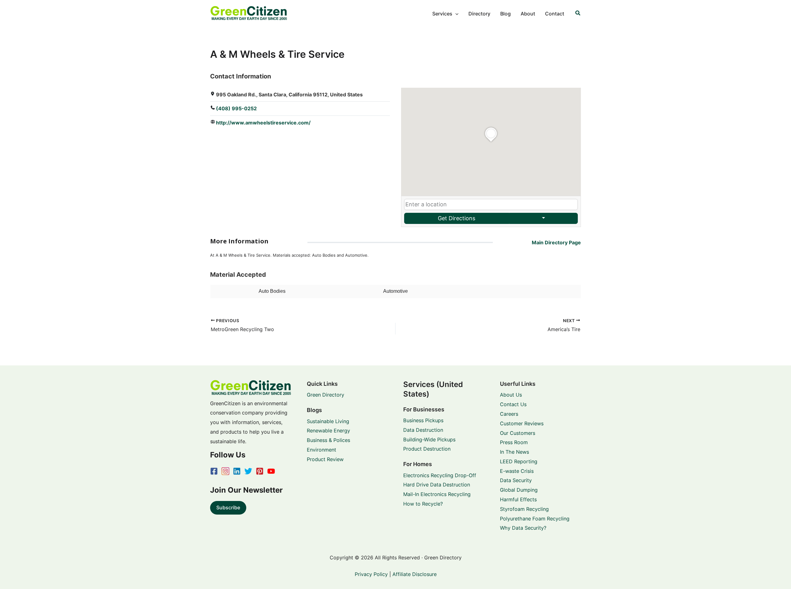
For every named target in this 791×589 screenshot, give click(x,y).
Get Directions (456, 218)
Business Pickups (423, 420)
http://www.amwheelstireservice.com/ (263, 123)
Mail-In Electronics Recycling (437, 494)
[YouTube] (271, 471)
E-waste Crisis (517, 471)
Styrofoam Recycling (524, 509)
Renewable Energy (328, 430)
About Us (511, 395)
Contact (554, 14)
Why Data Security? (523, 528)
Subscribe (228, 507)
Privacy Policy (371, 574)
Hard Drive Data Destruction (436, 485)
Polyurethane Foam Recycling (534, 518)
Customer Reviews (522, 423)
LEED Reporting (518, 461)
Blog (505, 14)
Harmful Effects (518, 499)
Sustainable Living (328, 421)
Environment (321, 450)
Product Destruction (426, 449)
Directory (479, 14)
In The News (514, 452)
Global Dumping (519, 490)
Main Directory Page (556, 242)
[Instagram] (225, 471)
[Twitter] (248, 471)
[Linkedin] (237, 471)
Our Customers (517, 433)
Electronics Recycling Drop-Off (439, 475)
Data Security (516, 480)
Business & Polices (328, 440)
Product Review (325, 459)
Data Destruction (423, 430)
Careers (509, 414)
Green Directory (325, 395)
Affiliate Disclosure (414, 574)
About (528, 14)
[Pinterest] (260, 471)
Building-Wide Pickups (429, 439)
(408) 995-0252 (236, 108)
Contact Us (513, 404)
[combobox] (491, 204)
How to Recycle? (423, 504)
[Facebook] (214, 471)
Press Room (514, 442)
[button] (455, 13)
